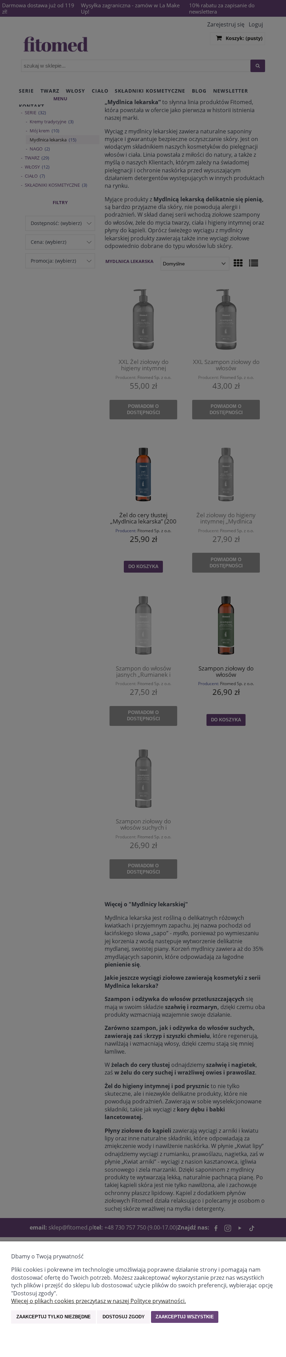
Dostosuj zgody (124, 1316)
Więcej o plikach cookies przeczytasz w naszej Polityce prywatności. (98, 1301)
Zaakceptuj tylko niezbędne (53, 1316)
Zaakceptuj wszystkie (185, 1316)
